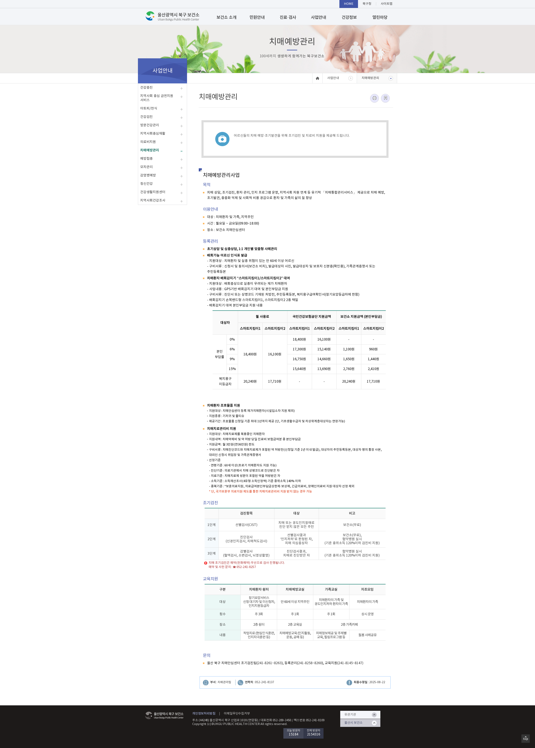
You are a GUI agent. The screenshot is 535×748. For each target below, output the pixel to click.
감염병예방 (148, 175)
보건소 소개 (226, 17)
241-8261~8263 (270, 663)
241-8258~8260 (310, 663)
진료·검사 (288, 17)
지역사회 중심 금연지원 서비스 (156, 98)
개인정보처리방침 (203, 713)
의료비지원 (148, 142)
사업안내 (318, 17)
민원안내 (257, 17)
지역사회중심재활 (152, 133)
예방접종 (146, 159)
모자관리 (146, 167)
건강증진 (146, 87)
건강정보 (349, 17)
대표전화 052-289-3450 (276, 720)
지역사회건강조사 (152, 200)
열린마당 (379, 17)
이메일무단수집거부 (237, 713)
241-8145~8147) (350, 663)
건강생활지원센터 (152, 192)
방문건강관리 (149, 125)
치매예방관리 (149, 150)
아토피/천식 (148, 108)
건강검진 (146, 117)
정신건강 (146, 184)
